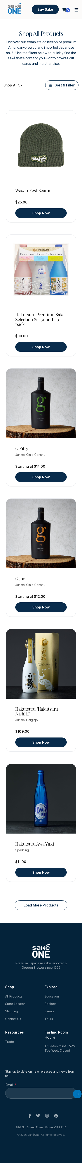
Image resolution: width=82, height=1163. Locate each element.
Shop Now (41, 213)
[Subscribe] (77, 1094)
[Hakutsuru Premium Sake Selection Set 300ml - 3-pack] (41, 269)
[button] (77, 9)
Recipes (50, 1004)
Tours (49, 1019)
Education (52, 996)
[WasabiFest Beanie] (41, 145)
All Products (13, 996)
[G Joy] (41, 533)
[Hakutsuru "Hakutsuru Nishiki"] (41, 664)
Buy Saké (45, 9)
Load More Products (41, 905)
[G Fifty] (41, 403)
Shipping (11, 1011)
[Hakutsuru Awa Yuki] (41, 799)
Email (9, 1085)
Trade (9, 1042)
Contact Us (13, 1019)
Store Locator (15, 1004)
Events (49, 1011)
